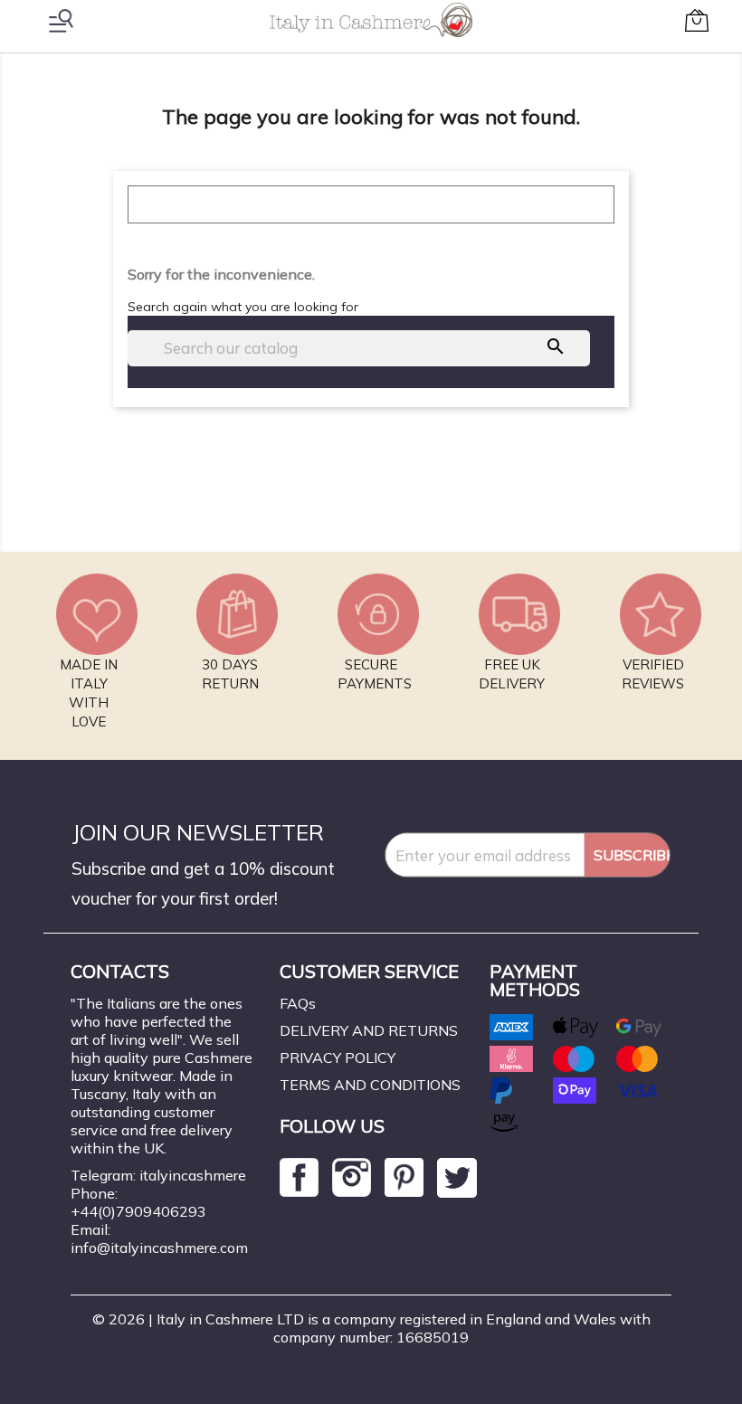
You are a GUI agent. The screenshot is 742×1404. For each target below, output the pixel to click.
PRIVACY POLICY (337, 1057)
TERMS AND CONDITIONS (370, 1085)
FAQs (298, 1003)
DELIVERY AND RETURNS (369, 1030)
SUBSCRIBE (632, 855)
